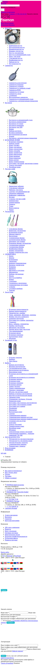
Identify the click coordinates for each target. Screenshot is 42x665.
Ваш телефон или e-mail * (10, 645)
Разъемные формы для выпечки (20, 243)
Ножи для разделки (15, 149)
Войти (3, 656)
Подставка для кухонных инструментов (23, 403)
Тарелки (12, 290)
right (4, 453)
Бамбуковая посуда (15, 45)
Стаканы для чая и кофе (17, 199)
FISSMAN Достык (12, 501)
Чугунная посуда (15, 64)
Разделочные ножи (15, 412)
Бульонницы (13, 259)
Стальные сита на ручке (17, 421)
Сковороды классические (18, 83)
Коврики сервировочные (17, 263)
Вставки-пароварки (16, 133)
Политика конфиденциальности (16, 536)
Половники (13, 408)
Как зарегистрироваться (13, 471)
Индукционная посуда (17, 47)
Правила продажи (11, 540)
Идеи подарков (10, 448)
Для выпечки (9, 211)
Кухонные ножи (14, 381)
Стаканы (12, 287)
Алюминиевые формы (17, 238)
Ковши (11, 129)
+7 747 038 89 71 (12, 490)
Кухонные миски (15, 333)
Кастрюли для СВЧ (15, 127)
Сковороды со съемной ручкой (19, 88)
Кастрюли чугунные (16, 123)
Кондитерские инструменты (19, 370)
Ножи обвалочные (15, 154)
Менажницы (13, 272)
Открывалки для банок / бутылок (20, 399)
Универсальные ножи (16, 426)
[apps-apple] (6, 561)
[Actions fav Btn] (5, 17)
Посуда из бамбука (15, 278)
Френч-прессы (14, 208)
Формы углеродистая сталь (18, 252)
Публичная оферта (11, 538)
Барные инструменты (16, 365)
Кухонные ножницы (16, 335)
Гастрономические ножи (17, 368)
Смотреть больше (11, 508)
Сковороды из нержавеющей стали (21, 99)
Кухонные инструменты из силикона (22, 377)
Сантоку (12, 413)
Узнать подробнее (7, 663)
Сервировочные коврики (17, 415)
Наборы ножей (14, 143)
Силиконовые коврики (17, 245)
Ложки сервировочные (17, 388)
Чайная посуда (14, 62)
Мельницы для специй (17, 327)
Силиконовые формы (16, 247)
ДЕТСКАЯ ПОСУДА (12, 437)
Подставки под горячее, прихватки (21, 320)
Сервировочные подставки (18, 285)
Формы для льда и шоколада (19, 317)
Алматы (12, 14)
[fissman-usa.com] (18, 563)
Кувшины (12, 267)
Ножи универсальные (16, 161)
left (2, 453)
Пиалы (11, 276)
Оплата (7, 474)
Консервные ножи (15, 372)
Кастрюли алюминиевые (17, 122)
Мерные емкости (15, 234)
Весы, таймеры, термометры (19, 324)
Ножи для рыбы (14, 151)
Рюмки (11, 279)
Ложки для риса (14, 386)
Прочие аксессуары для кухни (19, 329)
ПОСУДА (8, 28)
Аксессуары (9, 292)
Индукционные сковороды (18, 97)
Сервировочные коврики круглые (21, 417)
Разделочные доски (15, 336)
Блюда (11, 256)
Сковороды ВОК (15, 90)
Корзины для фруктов (16, 265)
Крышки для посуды (16, 51)
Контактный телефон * (9, 616)
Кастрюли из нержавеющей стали (21, 120)
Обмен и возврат (11, 478)
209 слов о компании (12, 527)
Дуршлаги (12, 322)
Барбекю (12, 359)
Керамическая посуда (16, 49)
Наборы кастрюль (15, 131)
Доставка (8, 476)
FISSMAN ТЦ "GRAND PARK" (17, 492)
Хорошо (4, 590)
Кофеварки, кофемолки (17, 195)
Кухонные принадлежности (18, 309)
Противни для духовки (17, 241)
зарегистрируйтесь (7, 658)
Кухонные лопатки (15, 379)
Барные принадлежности (17, 311)
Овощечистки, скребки (17, 313)
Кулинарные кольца (16, 232)
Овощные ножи (14, 397)
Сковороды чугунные (16, 92)
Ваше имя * (5, 613)
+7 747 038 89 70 (12, 506)
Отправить (10, 622)
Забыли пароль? (17, 651)
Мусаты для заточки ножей (18, 392)
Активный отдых (11, 340)
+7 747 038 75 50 (12, 499)
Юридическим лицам (12, 534)
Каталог (3, 3)
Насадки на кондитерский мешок (20, 395)
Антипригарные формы (17, 240)
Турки (11, 206)
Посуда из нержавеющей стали (19, 55)
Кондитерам (13, 236)
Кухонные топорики (16, 142)
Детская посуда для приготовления (21, 439)
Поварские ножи (15, 401)
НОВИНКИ (9, 450)
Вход (2, 23)
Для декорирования (16, 331)
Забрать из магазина (8, 12)
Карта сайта (5, 552)
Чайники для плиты (16, 190)
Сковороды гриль (15, 94)
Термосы (12, 204)
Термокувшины (14, 202)
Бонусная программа (12, 520)
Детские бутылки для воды (18, 442)
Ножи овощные (14, 156)
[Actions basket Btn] (8, 17)
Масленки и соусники (16, 270)
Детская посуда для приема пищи (20, 441)
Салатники (13, 281)
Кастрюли (8, 103)
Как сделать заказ (11, 472)
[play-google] (16, 561)
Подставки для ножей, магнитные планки (23, 163)
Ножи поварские (15, 158)
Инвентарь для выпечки (17, 230)
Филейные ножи (15, 167)
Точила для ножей (15, 165)
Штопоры (12, 338)
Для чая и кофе (10, 169)
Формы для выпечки (16, 250)
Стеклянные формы (16, 229)
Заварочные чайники (16, 186)
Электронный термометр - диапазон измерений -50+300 (21, 434)
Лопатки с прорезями (16, 390)
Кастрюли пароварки (16, 125)
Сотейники (13, 95)
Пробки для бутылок (16, 326)
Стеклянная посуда (15, 58)
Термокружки (14, 200)
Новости (8, 529)
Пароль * (4, 649)
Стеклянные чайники (16, 188)
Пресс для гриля (14, 56)
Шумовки (12, 430)
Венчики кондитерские (17, 366)
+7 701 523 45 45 (21, 14)
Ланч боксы (13, 361)
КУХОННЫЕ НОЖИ (12, 140)
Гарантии (8, 519)
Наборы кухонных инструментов (20, 394)
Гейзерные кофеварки (16, 193)
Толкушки (12, 422)
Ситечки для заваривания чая (19, 191)
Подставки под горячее (17, 406)
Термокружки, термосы (17, 446)
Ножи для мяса (14, 145)
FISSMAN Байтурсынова (15, 485)
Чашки (11, 210)
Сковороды (9, 65)
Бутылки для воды (15, 357)
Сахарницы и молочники (18, 283)
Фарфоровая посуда (16, 60)
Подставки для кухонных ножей (20, 404)
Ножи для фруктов (15, 152)
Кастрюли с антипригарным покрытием (23, 138)
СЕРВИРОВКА (10, 254)
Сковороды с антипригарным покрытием (23, 101)
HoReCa (8, 363)
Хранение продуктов (16, 318)
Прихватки (13, 410)
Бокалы (11, 258)
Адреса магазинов (11, 515)
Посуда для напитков (16, 53)
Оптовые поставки (11, 533)
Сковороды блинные (16, 84)
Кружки (12, 197)
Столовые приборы (16, 288)
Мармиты (12, 268)
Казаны (11, 136)
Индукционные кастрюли (18, 134)
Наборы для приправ (16, 274)
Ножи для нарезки (15, 147)
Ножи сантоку (14, 160)
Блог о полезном (10, 531)
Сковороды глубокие (16, 86)
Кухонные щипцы (15, 384)
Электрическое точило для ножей (20, 432)
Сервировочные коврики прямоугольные (23, 419)
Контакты (8, 517)
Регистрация (9, 23)
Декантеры (13, 261)
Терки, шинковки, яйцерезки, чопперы (22, 315)
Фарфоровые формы (16, 249)
